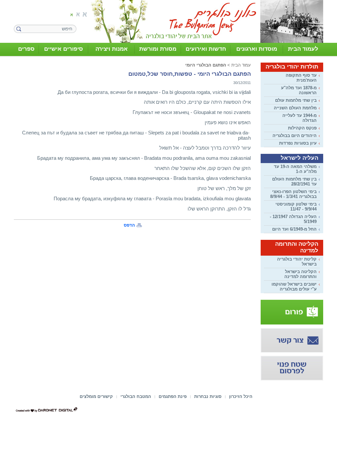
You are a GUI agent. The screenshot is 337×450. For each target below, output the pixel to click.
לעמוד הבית (303, 49)
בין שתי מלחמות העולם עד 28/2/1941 (294, 181)
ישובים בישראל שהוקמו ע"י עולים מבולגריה (294, 287)
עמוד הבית (241, 65)
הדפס (129, 225)
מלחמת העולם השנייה (295, 107)
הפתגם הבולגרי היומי (205, 65)
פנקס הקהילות (302, 128)
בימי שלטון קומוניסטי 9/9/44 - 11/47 (296, 206)
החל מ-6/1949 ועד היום (294, 229)
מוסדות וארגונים (256, 49)
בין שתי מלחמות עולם (296, 100)
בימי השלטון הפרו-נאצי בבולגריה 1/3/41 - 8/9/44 (293, 194)
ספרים (26, 49)
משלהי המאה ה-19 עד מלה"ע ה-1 (295, 169)
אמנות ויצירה (111, 49)
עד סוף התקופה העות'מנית (301, 78)
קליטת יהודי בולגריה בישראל (297, 262)
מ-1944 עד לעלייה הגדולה (299, 118)
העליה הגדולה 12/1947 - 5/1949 (293, 219)
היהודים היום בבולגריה (294, 135)
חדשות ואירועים (206, 49)
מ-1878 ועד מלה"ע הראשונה (299, 90)
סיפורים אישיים (63, 49)
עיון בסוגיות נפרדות (298, 143)
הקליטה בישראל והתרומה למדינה (300, 274)
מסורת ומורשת (157, 49)
